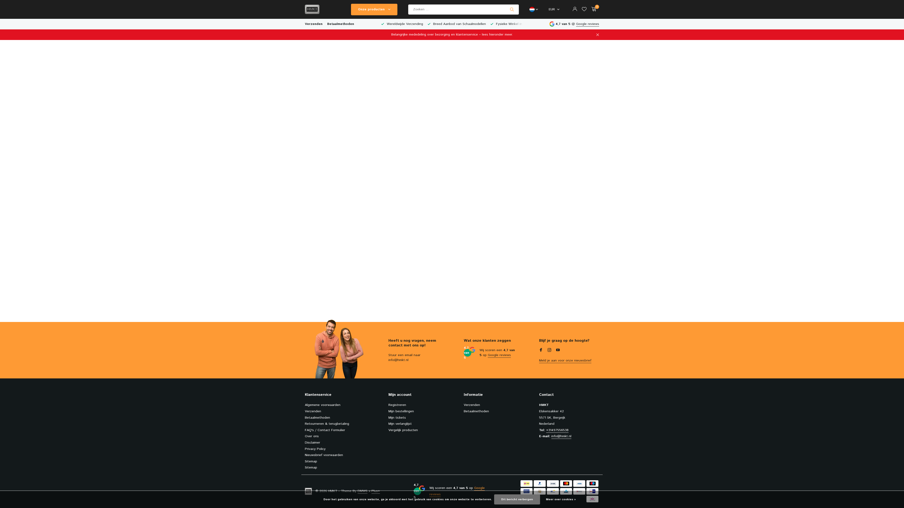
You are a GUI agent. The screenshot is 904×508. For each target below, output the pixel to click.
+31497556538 (557, 430)
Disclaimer (312, 442)
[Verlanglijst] (584, 9)
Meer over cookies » (561, 499)
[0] (592, 9)
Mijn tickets (397, 417)
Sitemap (311, 461)
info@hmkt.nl (561, 436)
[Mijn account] (575, 9)
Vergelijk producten (403, 430)
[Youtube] (558, 350)
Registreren (397, 405)
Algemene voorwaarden (322, 405)
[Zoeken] (511, 9)
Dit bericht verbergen (517, 499)
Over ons (312, 436)
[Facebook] (541, 350)
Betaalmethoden (340, 24)
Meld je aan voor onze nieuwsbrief (565, 360)
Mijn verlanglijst (400, 423)
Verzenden (314, 24)
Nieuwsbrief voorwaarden (324, 455)
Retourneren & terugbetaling (327, 423)
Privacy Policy (315, 449)
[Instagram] (549, 350)
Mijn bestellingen (401, 411)
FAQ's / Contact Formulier (325, 430)
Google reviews (587, 24)
